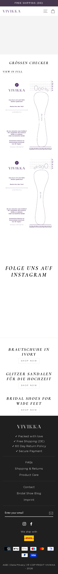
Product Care (29, 475)
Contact (29, 487)
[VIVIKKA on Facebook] (31, 524)
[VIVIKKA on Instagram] (24, 524)
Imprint (29, 499)
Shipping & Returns (29, 468)
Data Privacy (17, 565)
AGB (5, 565)
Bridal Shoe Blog (29, 493)
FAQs (29, 462)
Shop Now (29, 361)
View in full (13, 71)
